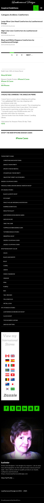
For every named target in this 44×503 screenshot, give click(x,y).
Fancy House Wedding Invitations (15, 202)
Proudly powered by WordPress (10, 500)
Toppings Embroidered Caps (13, 228)
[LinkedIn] (24, 408)
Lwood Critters (9, 324)
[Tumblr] (12, 408)
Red (4, 291)
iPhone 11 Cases (7, 81)
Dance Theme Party (10, 164)
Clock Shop (7, 316)
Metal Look (7, 303)
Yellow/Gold (8, 299)
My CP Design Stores (8, 307)
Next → (29, 55)
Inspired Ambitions (9, 8)
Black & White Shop (10, 194)
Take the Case (8, 223)
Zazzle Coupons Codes (9, 181)
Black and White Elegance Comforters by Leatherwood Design (17, 41)
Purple (5, 286)
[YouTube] (30, 408)
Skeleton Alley (8, 211)
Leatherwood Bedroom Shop (13, 312)
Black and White (9, 257)
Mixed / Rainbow (9, 274)
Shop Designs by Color (9, 249)
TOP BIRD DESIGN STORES (11, 232)
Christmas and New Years (12, 160)
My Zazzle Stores (7, 190)
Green (5, 270)
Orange (6, 278)
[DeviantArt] (36, 408)
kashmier (12, 26)
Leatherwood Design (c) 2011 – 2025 (14, 491)
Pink (4, 282)
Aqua (5, 253)
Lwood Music (8, 219)
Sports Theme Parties (10, 169)
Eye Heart (6, 198)
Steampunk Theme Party (12, 173)
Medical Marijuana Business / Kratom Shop (16, 185)
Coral (5, 265)
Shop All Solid (6, 75)
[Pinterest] (18, 408)
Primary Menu (41, 8)
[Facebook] (6, 408)
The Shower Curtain (10, 320)
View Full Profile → (7, 478)
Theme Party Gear (7, 156)
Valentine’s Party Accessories (13, 177)
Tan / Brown (7, 295)
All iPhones (5, 85)
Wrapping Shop (8, 236)
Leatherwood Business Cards (13, 215)
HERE (3, 123)
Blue (5, 261)
